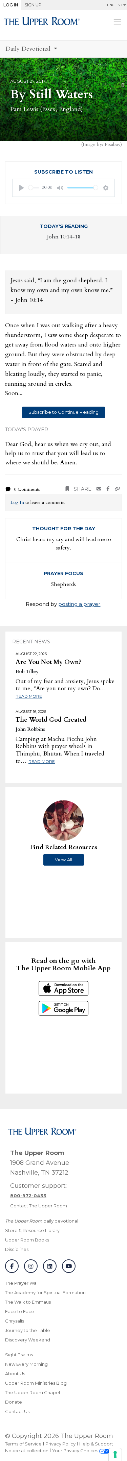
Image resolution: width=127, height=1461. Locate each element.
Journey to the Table (27, 1330)
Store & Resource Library (32, 1230)
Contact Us (17, 1411)
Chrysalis (14, 1321)
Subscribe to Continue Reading (63, 412)
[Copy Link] (117, 489)
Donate (13, 1402)
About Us (15, 1373)
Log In (10, 4)
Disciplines (16, 1249)
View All (63, 859)
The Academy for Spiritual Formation (45, 1292)
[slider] (33, 187)
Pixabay (112, 144)
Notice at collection (26, 1450)
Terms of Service (23, 1443)
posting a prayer (79, 604)
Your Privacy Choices (75, 1450)
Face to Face (19, 1311)
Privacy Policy (60, 1443)
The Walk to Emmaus (28, 1302)
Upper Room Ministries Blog (36, 1383)
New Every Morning (26, 1364)
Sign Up (33, 4)
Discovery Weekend (27, 1339)
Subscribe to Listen (63, 172)
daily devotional (41, 1221)
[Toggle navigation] (117, 21)
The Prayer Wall (22, 1283)
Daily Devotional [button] (28, 49)
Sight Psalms (19, 1354)
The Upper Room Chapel (32, 1392)
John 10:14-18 (63, 236)
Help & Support (96, 1443)
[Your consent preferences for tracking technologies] (115, 1454)
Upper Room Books (27, 1239)
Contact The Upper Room (38, 1205)
